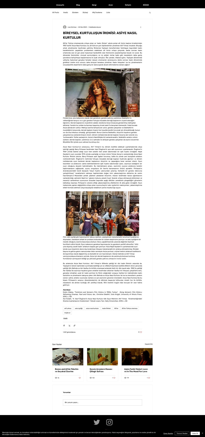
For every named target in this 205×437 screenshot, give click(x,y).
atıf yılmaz (67, 308)
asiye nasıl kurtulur (92, 308)
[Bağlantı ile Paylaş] (74, 326)
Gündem (75, 12)
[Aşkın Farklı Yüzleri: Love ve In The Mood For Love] (137, 356)
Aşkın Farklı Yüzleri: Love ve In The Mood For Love (136, 370)
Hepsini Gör (149, 344)
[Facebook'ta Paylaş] (64, 326)
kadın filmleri (106, 308)
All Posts (55, 12)
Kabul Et (195, 433)
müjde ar (67, 313)
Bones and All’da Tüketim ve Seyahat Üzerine (66, 370)
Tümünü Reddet (182, 433)
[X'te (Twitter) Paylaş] (69, 326)
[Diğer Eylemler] (140, 27)
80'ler (116, 308)
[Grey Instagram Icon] (109, 422)
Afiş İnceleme (97, 12)
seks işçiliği (78, 308)
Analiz (65, 12)
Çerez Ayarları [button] (168, 433)
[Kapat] (202, 433)
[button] (150, 12)
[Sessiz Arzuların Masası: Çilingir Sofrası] (102, 356)
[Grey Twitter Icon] (97, 422)
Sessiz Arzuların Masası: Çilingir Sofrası (101, 370)
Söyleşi (85, 12)
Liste (108, 12)
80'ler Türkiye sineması (129, 308)
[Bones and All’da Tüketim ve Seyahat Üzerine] (67, 356)
